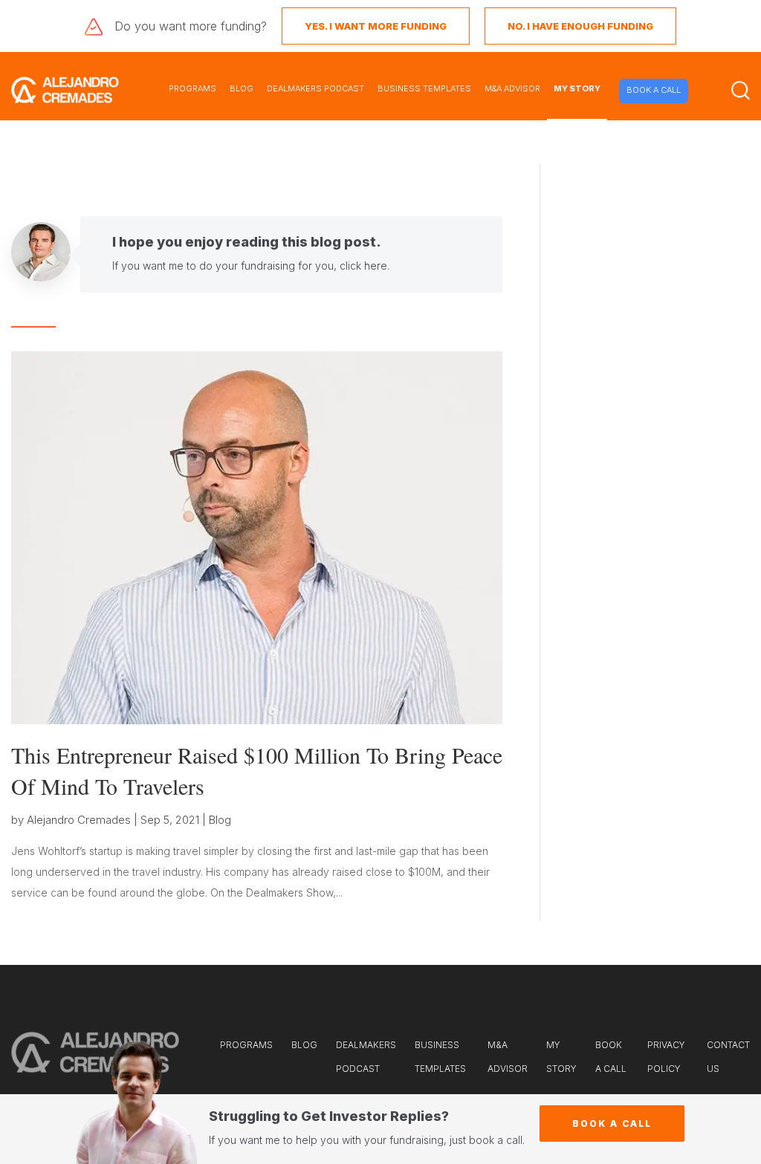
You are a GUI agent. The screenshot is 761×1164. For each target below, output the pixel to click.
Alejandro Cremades (79, 820)
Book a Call (612, 1123)
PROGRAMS (192, 88)
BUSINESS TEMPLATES (424, 88)
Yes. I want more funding (376, 26)
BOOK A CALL (653, 90)
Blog (220, 820)
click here (363, 265)
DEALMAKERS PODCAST (315, 88)
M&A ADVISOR (512, 88)
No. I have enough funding (580, 26)
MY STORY (577, 88)
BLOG (241, 88)
